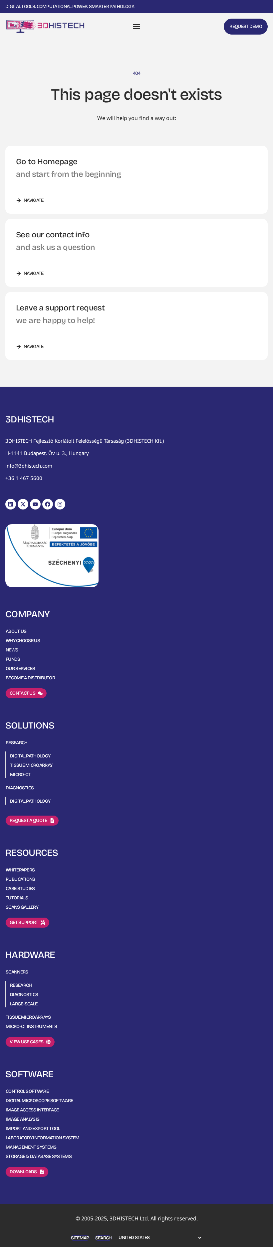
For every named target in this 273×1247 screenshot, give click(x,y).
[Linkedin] (10, 504)
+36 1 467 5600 (23, 478)
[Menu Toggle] (136, 27)
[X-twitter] (23, 504)
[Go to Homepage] (45, 26)
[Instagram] (60, 504)
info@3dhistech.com (28, 465)
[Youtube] (35, 504)
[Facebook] (47, 504)
